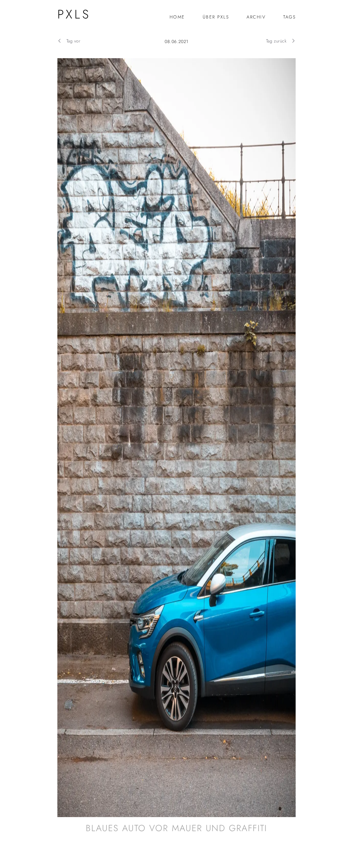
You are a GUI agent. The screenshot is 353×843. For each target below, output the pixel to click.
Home (177, 17)
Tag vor (73, 41)
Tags (289, 17)
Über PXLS (216, 17)
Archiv (256, 17)
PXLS (74, 14)
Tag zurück (276, 41)
